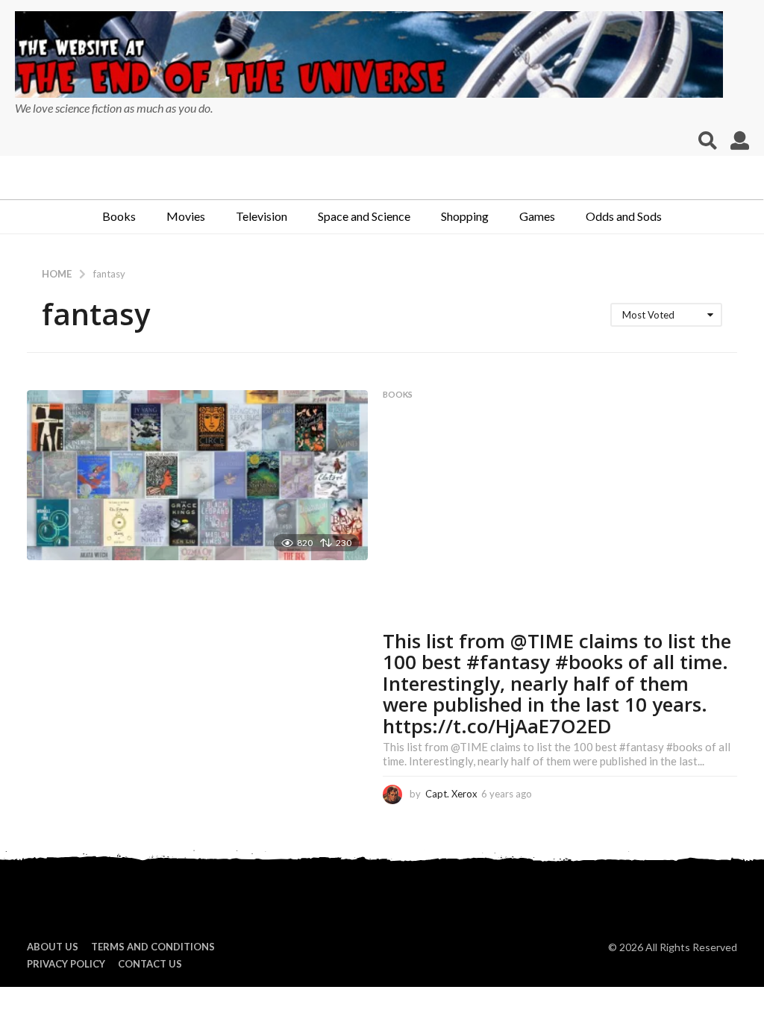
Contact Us (150, 964)
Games (537, 216)
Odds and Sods (624, 216)
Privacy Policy (66, 964)
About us (52, 947)
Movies (185, 216)
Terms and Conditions (153, 947)
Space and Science (364, 216)
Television (261, 216)
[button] (707, 141)
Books (119, 216)
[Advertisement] (560, 518)
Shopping (465, 216)
